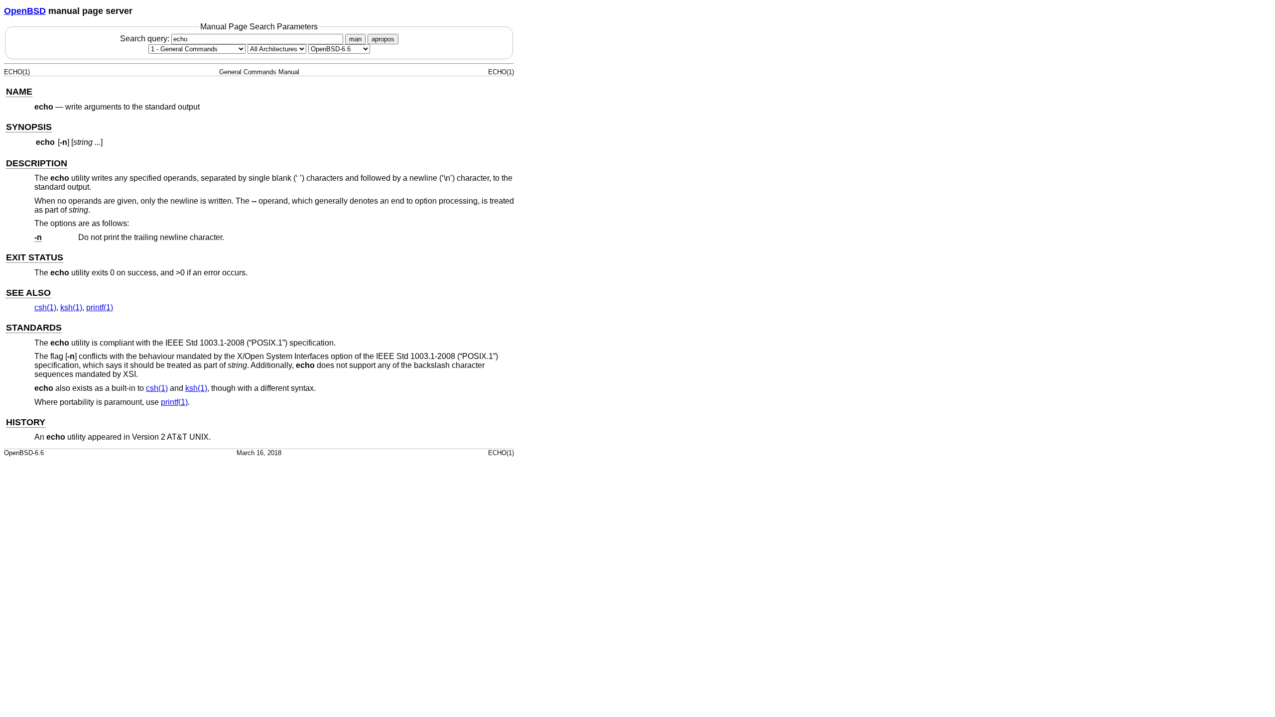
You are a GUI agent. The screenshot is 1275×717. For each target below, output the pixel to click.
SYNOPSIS (29, 127)
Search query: (145, 38)
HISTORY (25, 422)
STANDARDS (34, 328)
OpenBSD (25, 11)
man (355, 39)
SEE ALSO (28, 293)
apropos (383, 39)
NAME (19, 92)
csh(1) (45, 307)
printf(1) (99, 307)
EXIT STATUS (34, 257)
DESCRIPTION (36, 163)
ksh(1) (71, 307)
